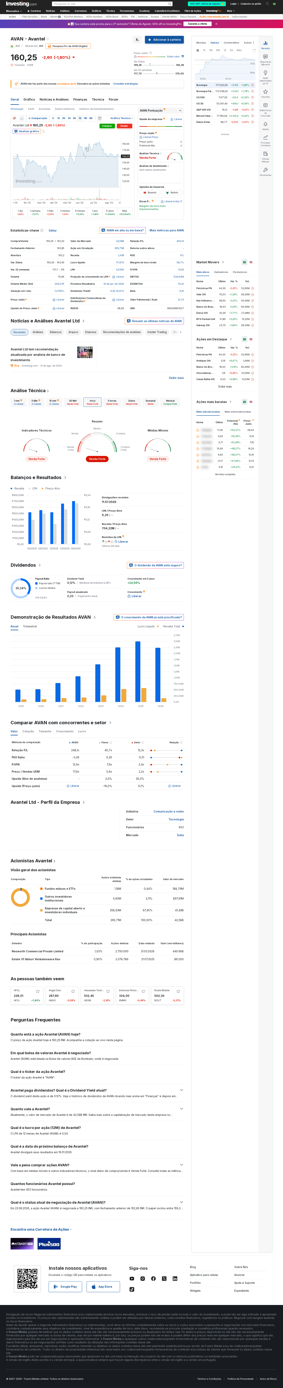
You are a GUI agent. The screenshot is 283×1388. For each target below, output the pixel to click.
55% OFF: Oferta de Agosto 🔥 (207, 4)
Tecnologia (176, 819)
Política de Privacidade (241, 1378)
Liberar (74, 785)
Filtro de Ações (193, 11)
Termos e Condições (209, 1378)
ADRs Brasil (112, 16)
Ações (12, 16)
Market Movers (207, 262)
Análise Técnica (28, 390)
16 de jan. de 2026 (113, 283)
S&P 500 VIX (203, 109)
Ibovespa (201, 85)
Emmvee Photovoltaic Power (135, 990)
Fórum (113, 99)
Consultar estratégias (125, 83)
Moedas (201, 42)
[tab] (19, 402)
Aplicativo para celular (204, 1274)
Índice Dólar (203, 122)
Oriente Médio (169, 16)
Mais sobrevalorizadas (238, 411)
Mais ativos (202, 272)
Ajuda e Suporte (244, 1282)
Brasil (44, 16)
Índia (180, 835)
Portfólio (195, 1282)
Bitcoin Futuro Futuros (208, 115)
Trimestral (30, 626)
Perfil (31, 108)
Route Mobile (162, 990)
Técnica (98, 99)
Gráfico (29, 99)
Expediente (241, 1290)
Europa (155, 16)
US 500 (200, 97)
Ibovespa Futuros (206, 91)
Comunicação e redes (169, 811)
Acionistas (44, 108)
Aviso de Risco (268, 1378)
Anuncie (239, 1274)
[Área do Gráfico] (22, 118)
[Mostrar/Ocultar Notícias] (100, 118)
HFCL (17, 990)
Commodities (231, 42)
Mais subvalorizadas (208, 411)
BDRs (125, 16)
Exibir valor (173, 56)
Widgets (195, 1290)
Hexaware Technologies (98, 990)
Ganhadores (221, 272)
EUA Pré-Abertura (73, 16)
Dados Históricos (65, 108)
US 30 (199, 103)
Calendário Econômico (167, 11)
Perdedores (240, 272)
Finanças (80, 99)
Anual (14, 626)
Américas (143, 16)
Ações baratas (239, 16)
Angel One (55, 990)
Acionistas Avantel (31, 861)
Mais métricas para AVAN (167, 230)
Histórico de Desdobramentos (96, 108)
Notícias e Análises (54, 99)
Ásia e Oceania (188, 16)
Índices (215, 42)
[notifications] (267, 3)
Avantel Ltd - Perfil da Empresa (45, 802)
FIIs (133, 16)
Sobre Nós (241, 1267)
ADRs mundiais (94, 16)
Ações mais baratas (211, 402)
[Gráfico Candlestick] (14, 118)
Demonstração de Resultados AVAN (51, 617)
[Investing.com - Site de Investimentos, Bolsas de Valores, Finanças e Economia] (21, 4)
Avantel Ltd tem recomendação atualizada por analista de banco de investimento (38, 354)
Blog (193, 1267)
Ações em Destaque (211, 339)
